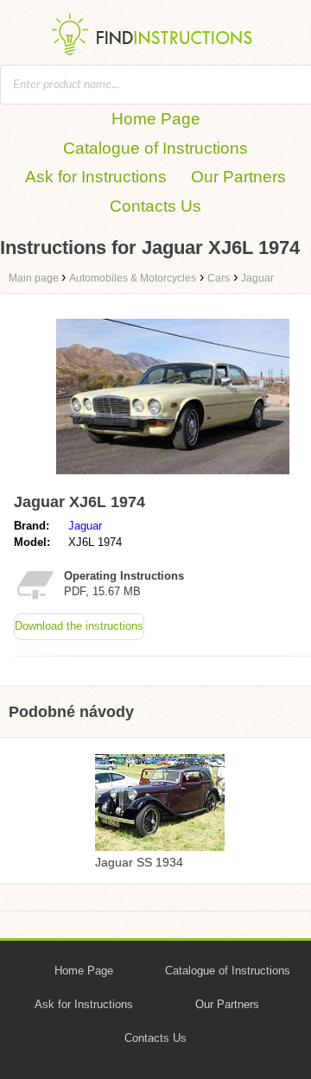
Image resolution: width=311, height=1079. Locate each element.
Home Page (155, 119)
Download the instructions (79, 625)
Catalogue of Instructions (155, 148)
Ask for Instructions (96, 177)
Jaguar (85, 525)
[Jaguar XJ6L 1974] (172, 478)
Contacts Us (155, 206)
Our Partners (238, 177)
